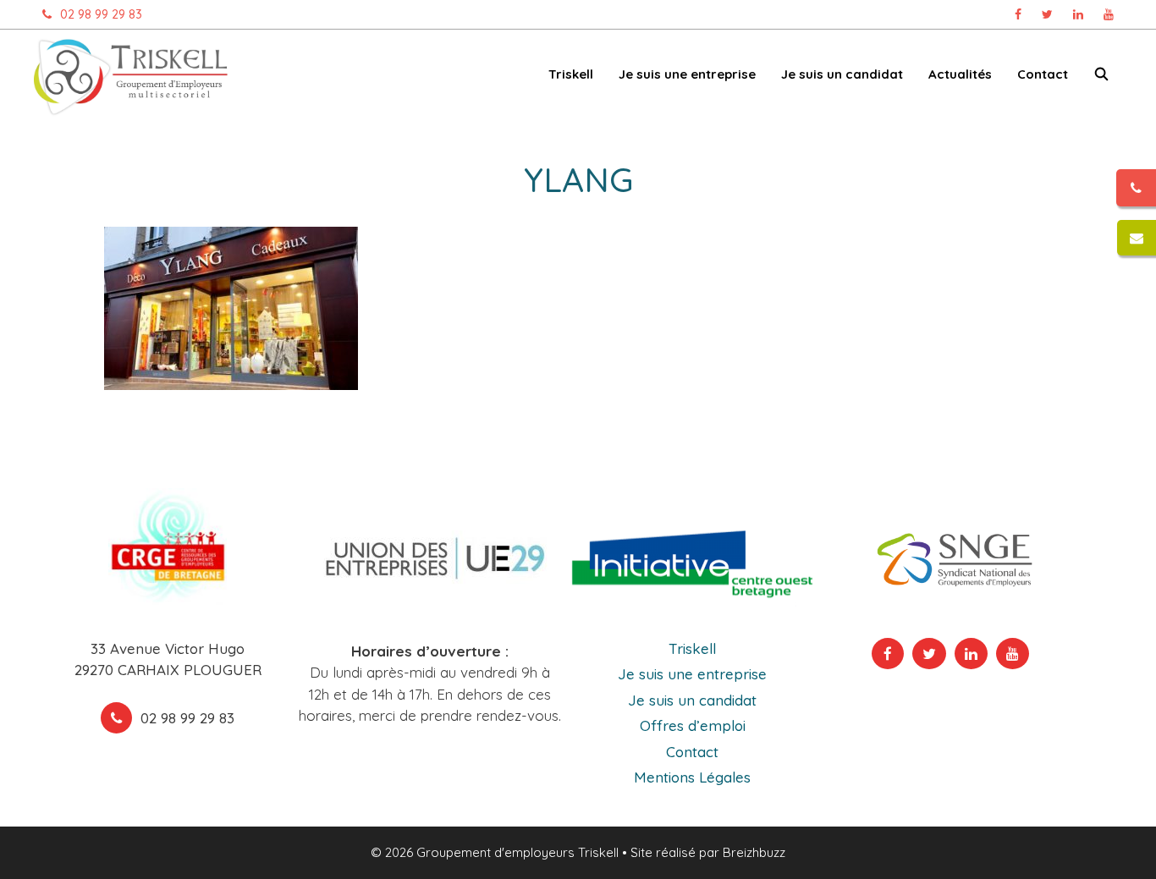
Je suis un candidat (692, 700)
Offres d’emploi (693, 725)
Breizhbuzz (754, 852)
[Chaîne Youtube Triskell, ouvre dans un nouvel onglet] (1108, 14)
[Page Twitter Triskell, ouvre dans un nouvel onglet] (1047, 14)
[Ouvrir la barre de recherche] (1101, 77)
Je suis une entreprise (692, 674)
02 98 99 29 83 (101, 14)
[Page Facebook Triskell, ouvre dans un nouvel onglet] (1018, 14)
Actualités (960, 74)
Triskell (692, 648)
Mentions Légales (692, 777)
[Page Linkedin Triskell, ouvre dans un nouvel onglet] (1078, 14)
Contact (1042, 74)
